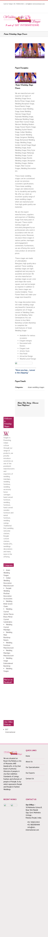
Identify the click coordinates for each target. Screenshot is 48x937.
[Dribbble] (33, 7)
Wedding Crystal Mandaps (7, 627)
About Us (29, 761)
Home (28, 756)
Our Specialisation (32, 767)
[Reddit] (18, 411)
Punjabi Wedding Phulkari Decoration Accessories (7, 593)
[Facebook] (8, 7)
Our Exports (30, 773)
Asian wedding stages (36, 387)
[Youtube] (15, 7)
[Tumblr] (26, 7)
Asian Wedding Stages (6, 572)
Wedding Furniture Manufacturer (8, 645)
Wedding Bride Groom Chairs (7, 603)
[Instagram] (19, 7)
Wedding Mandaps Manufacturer (8, 653)
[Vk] (21, 411)
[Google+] (30, 7)
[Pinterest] (23, 7)
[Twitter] (12, 7)
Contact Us (30, 778)
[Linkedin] (37, 7)
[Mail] (25, 411)
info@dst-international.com (35, 4)
